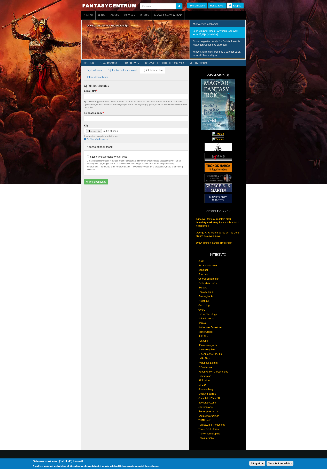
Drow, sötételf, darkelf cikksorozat (214, 242)
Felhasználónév (93, 113)
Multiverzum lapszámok (205, 24)
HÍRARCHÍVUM (131, 63)
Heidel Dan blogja (207, 314)
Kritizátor (203, 336)
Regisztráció (216, 5)
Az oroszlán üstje (207, 265)
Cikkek (115, 15)
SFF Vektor (204, 380)
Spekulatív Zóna (207, 402)
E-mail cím (90, 90)
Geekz (201, 309)
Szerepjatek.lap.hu (208, 411)
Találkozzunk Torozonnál (211, 424)
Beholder (203, 269)
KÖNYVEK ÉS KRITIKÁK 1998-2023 (164, 63)
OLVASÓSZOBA (108, 63)
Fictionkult (203, 300)
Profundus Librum (208, 362)
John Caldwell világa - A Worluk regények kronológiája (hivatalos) (215, 32)
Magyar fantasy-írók (168, 15)
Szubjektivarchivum (208, 415)
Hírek (101, 15)
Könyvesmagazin (207, 345)
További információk (280, 463)
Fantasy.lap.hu (206, 292)
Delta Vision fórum (208, 283)
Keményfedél (205, 331)
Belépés (236, 5)
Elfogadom (257, 463)
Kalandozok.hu (206, 318)
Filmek (144, 15)
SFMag (202, 384)
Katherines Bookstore (210, 327)
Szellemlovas (205, 407)
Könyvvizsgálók (206, 349)
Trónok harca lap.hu (209, 433)
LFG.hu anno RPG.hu (210, 353)
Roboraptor (204, 376)
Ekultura (202, 287)
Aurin (201, 261)
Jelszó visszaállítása (97, 77)
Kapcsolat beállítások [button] (100, 147)
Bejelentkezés (197, 5)
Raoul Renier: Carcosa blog (213, 371)
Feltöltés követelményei (97, 139)
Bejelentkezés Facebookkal (122, 70)
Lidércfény (204, 358)
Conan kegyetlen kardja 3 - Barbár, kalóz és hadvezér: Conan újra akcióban (216, 42)
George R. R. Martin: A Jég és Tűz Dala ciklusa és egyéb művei (217, 234)
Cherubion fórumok (208, 278)
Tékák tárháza (206, 438)
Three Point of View (209, 429)
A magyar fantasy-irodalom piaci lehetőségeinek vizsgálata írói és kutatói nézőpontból (217, 222)
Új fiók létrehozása (154, 71)
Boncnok (203, 274)
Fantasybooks (206, 296)
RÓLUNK (89, 63)
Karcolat (202, 323)
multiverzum (198, 63)
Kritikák (129, 15)
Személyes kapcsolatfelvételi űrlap (108, 156)
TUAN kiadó (204, 420)
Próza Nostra (205, 367)
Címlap (88, 15)
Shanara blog (205, 389)
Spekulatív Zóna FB (209, 398)
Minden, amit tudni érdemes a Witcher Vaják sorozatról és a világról (216, 53)
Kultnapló (203, 340)
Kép (86, 125)
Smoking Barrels (207, 393)
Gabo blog (204, 305)
